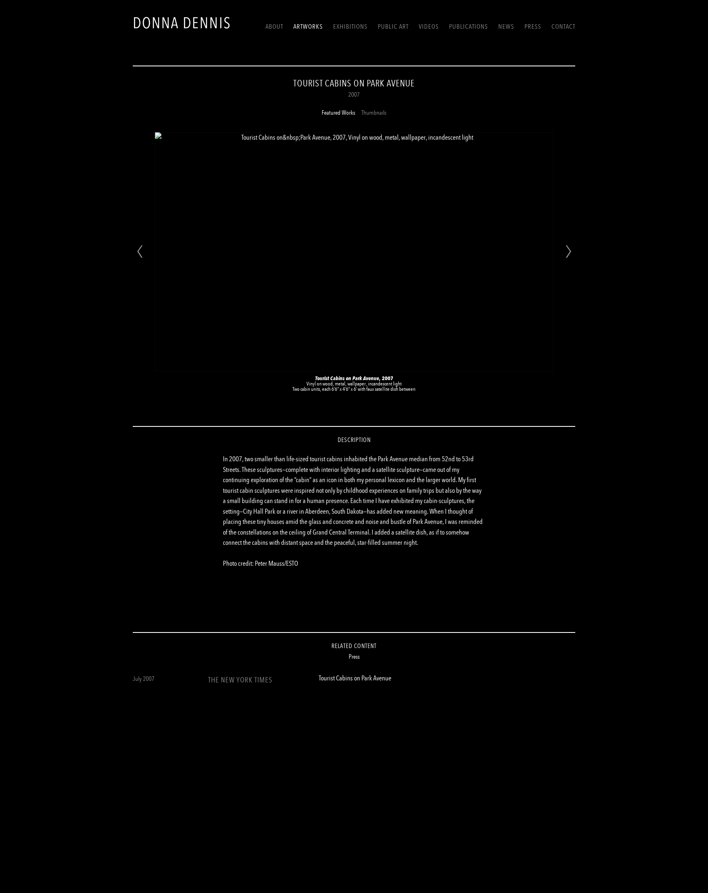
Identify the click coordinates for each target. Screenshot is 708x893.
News (506, 26)
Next (568, 251)
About (274, 26)
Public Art (393, 26)
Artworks (308, 26)
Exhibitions (350, 26)
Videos (429, 26)
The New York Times (240, 679)
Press (532, 26)
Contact (563, 26)
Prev (140, 251)
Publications (468, 26)
